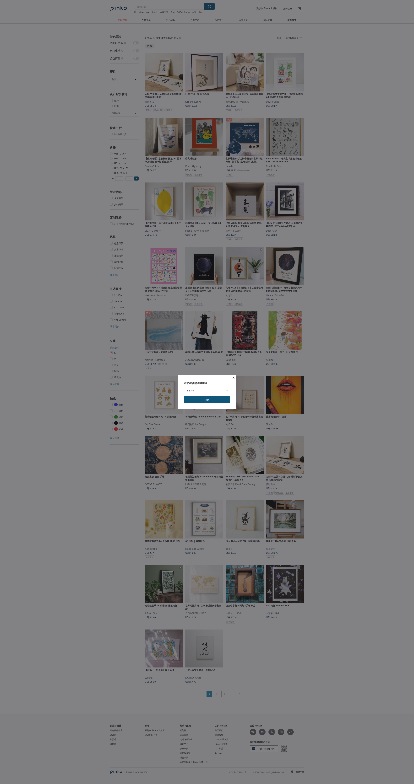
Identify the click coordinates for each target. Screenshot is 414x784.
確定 (207, 399)
